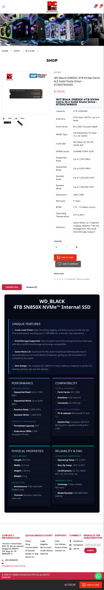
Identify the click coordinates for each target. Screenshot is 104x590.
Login (42, 541)
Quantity (58, 241)
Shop (17, 51)
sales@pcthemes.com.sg (13, 566)
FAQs (57, 541)
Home (5, 51)
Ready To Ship (31, 554)
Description (12, 287)
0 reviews (71, 279)
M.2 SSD (30, 51)
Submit (90, 550)
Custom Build (31, 547)
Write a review (83, 279)
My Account (45, 547)
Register (44, 544)
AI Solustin (30, 550)
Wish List (44, 554)
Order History (46, 550)
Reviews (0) (31, 287)
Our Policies (60, 544)
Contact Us (60, 550)
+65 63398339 (11, 560)
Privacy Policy (61, 547)
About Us (29, 557)
